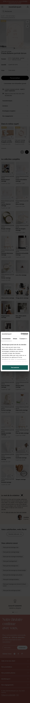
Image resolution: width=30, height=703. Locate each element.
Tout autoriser (15, 367)
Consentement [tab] (6, 338)
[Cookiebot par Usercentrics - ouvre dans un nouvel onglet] (21, 334)
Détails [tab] (15, 338)
